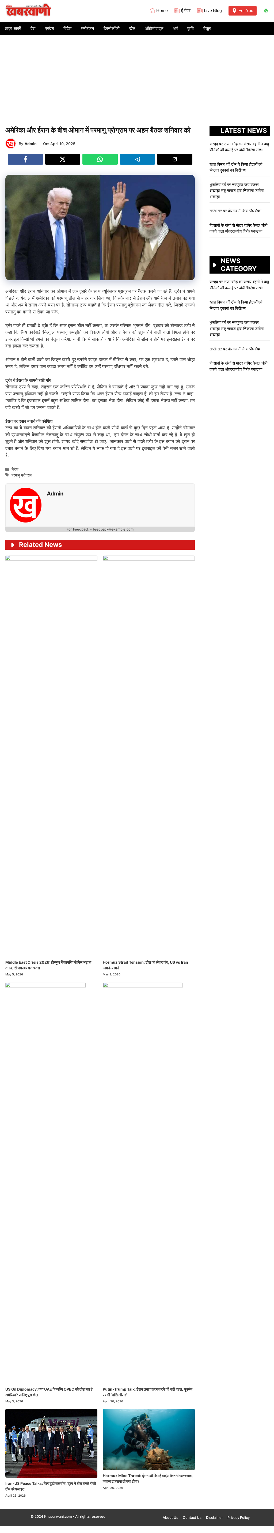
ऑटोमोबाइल (154, 28)
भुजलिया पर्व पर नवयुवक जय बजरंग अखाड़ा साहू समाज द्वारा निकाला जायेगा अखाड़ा (237, 190)
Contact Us (192, 1517)
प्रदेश (49, 28)
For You (245, 10)
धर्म (175, 28)
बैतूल (207, 28)
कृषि (190, 28)
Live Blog (213, 10)
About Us (170, 1517)
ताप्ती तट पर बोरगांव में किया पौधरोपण (236, 210)
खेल (132, 28)
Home (162, 10)
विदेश (67, 28)
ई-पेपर (186, 10)
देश (33, 28)
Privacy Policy (238, 1517)
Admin (31, 143)
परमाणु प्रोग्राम (22, 475)
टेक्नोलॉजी (112, 28)
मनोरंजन (87, 28)
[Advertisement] (137, 74)
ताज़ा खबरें (13, 28)
